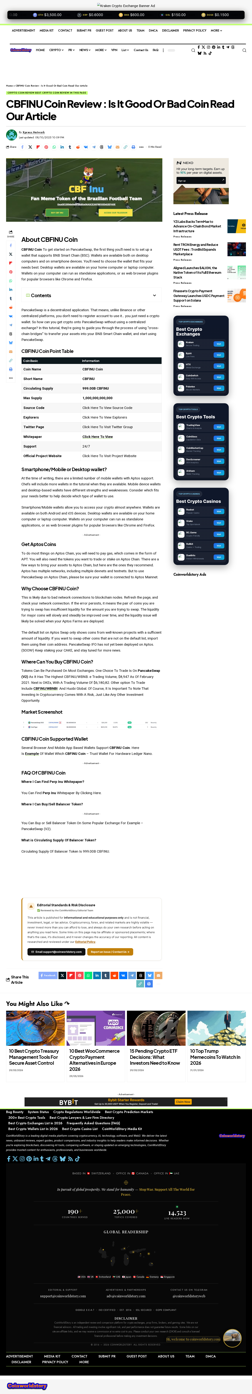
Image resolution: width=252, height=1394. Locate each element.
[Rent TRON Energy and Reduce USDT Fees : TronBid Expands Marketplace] (236, 249)
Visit (219, 344)
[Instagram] (208, 47)
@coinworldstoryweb (189, 1296)
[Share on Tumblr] (70, 147)
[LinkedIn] (218, 47)
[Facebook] (199, 47)
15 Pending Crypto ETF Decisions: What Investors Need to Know (155, 1057)
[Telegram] (227, 47)
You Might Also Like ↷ (38, 1003)
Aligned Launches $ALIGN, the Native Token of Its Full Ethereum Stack (197, 272)
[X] (203, 47)
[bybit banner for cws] (126, 1102)
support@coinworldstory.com (63, 1296)
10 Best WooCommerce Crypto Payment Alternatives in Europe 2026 (94, 1060)
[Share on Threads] (101, 147)
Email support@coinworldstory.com (59, 951)
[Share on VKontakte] (85, 147)
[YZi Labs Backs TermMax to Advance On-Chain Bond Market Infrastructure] (236, 226)
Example (32, 754)
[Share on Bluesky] (109, 147)
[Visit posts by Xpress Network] (11, 135)
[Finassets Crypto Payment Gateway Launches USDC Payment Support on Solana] (236, 296)
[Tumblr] (223, 47)
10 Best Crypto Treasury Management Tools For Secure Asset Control (34, 1057)
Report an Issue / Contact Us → (110, 951)
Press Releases (182, 236)
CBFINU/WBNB (45, 688)
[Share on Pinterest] (46, 147)
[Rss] (205, 53)
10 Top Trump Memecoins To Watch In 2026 (215, 1057)
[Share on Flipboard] (38, 147)
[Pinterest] (213, 47)
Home (9, 85)
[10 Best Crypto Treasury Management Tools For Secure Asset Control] (35, 1028)
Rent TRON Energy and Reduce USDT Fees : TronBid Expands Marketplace (195, 249)
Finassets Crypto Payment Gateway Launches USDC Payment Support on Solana (199, 295)
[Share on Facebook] (22, 147)
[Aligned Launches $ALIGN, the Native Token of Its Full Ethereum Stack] (236, 272)
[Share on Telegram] (93, 147)
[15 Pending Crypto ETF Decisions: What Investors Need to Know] (156, 1028)
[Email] (117, 147)
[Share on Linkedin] (62, 147)
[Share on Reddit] (78, 147)
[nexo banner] (201, 181)
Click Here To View (97, 437)
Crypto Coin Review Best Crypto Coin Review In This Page (47, 92)
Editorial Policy (85, 942)
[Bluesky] (199, 53)
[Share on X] (30, 147)
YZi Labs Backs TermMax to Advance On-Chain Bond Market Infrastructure (197, 226)
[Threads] (233, 47)
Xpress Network (34, 132)
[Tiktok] (210, 53)
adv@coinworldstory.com (126, 1296)
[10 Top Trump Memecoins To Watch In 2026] (216, 1028)
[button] (163, 50)
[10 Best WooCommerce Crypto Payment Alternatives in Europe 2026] (96, 1028)
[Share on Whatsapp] (54, 147)
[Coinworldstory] (27, 1386)
